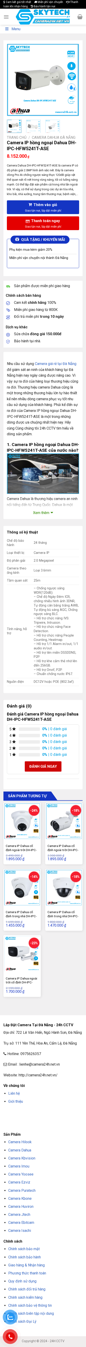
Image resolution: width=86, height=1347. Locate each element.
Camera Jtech (19, 1214)
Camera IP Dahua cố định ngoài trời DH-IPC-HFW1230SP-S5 (62, 850)
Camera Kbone (20, 1198)
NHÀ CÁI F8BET (48, 1112)
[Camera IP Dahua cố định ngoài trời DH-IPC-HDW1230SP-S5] (22, 821)
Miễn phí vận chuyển (50, 2)
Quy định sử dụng (22, 1281)
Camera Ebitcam (21, 1222)
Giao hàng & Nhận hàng (26, 1265)
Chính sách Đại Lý (22, 1321)
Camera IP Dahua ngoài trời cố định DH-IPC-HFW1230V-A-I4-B (21, 982)
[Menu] (6, 16)
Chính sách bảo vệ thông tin (30, 1305)
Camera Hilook (20, 1142)
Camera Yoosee (20, 1174)
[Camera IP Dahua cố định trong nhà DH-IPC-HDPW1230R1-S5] (64, 887)
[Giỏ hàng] (80, 17)
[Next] (72, 80)
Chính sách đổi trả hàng (26, 1289)
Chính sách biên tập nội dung (31, 1313)
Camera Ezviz (19, 1182)
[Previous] (14, 80)
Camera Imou (18, 1166)
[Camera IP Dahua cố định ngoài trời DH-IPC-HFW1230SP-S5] (64, 821)
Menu (15, 29)
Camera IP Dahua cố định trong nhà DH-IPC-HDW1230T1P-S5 (21, 916)
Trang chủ (16, 137)
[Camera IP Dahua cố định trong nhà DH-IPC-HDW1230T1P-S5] (22, 887)
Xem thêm (41, 513)
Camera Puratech (22, 1190)
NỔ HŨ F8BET (52, 1118)
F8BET (7, 1112)
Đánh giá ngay (43, 766)
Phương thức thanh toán (27, 1273)
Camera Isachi (19, 1230)
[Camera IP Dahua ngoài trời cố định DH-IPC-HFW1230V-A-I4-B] (22, 953)
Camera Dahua (19, 1150)
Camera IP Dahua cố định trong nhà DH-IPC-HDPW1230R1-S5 (62, 916)
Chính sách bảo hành (24, 1257)
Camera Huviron (20, 1206)
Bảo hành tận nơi (44, 6)
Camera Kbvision (21, 1158)
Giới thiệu (15, 1101)
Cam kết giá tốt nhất (18, 2)
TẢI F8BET (21, 1118)
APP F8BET (36, 1118)
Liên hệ (14, 1093)
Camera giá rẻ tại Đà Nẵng (55, 364)
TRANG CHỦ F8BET (25, 1112)
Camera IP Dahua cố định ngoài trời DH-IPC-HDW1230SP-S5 (21, 850)
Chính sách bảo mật (24, 1249)
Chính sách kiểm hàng (25, 1297)
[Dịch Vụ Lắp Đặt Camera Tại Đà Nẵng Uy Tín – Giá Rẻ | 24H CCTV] (43, 16)
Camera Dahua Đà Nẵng (53, 137)
